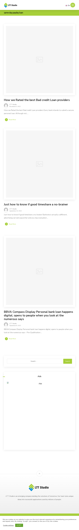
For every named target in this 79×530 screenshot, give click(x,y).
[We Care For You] (11, 5)
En (69, 5)
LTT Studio (13, 104)
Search (67, 361)
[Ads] (39, 414)
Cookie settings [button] (8, 525)
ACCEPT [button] (19, 525)
